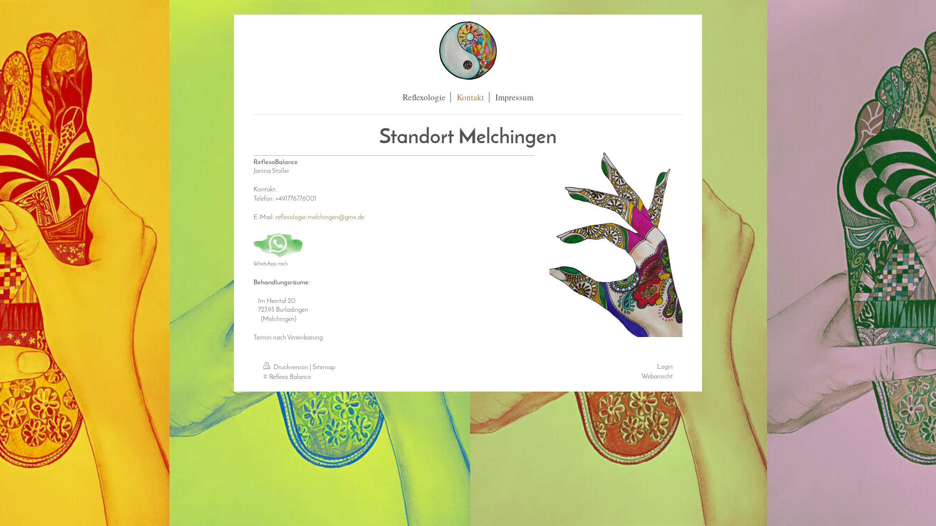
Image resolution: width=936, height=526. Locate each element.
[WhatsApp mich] (278, 246)
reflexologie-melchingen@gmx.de (319, 217)
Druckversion (291, 367)
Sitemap (323, 367)
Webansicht (657, 376)
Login (665, 367)
